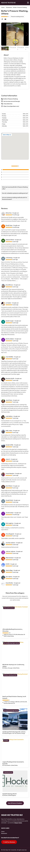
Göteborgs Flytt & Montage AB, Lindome (13, 732)
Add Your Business (9, 842)
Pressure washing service (17, 16)
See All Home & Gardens (15, 803)
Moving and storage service (11, 710)
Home (2, 7)
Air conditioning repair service (11, 643)
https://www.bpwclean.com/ (11, 106)
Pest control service (9, 608)
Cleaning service (8, 772)
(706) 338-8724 (7, 104)
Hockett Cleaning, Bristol (9, 794)
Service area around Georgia (11, 101)
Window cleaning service (10, 675)
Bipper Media (18, 822)
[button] (27, 34)
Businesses (9, 7)
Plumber (6, 740)
